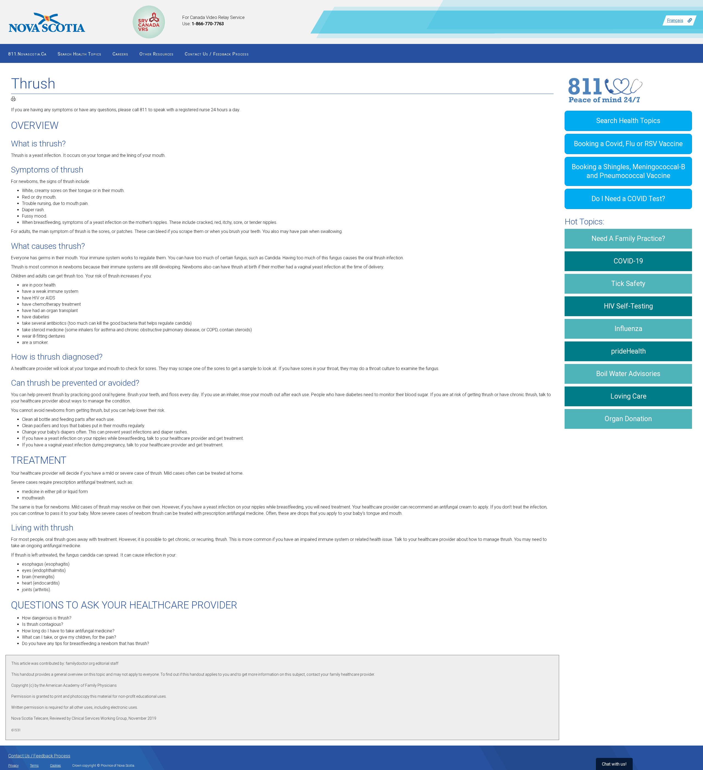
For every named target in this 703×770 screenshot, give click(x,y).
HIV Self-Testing (628, 306)
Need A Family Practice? (628, 239)
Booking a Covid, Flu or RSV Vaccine (628, 144)
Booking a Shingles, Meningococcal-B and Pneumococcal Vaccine (628, 171)
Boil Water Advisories (628, 374)
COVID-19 (628, 261)
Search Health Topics (79, 54)
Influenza (628, 329)
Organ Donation (628, 419)
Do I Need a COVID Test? (628, 199)
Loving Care (628, 396)
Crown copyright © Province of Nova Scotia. (103, 766)
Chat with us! (614, 764)
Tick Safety (628, 284)
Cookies (55, 766)
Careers (120, 54)
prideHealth (628, 351)
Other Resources (157, 54)
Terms (34, 766)
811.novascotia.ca (27, 54)
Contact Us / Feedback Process (217, 54)
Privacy (13, 766)
